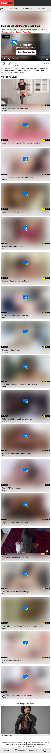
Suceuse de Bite (8, 32)
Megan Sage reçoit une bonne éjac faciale (15, 109)
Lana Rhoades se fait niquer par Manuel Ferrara (17, 696)
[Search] (45, 750)
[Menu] (48, 3)
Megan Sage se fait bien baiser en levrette (15, 213)
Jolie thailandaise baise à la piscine (12, 661)
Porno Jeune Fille (24, 29)
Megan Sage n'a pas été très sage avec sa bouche (18, 178)
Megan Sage (11, 29)
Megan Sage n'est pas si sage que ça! (15, 523)
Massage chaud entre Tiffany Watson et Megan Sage (19, 385)
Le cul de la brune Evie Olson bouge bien (15, 592)
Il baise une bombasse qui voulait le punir (15, 316)
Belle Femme (38, 29)
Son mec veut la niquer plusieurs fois (14, 247)
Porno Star (27, 32)
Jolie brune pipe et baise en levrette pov (15, 558)
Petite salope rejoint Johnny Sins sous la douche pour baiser (22, 627)
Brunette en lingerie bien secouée (11, 351)
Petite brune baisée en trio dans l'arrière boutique (17, 420)
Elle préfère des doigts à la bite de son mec (16, 454)
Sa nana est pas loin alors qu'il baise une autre (17, 282)
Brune (18, 32)
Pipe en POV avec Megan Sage (11, 489)
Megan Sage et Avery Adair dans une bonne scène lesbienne (21, 144)
